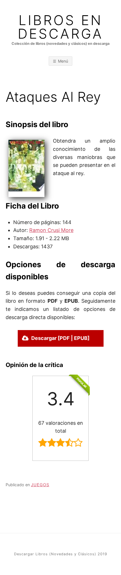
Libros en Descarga (60, 27)
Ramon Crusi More (51, 230)
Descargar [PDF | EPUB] (60, 338)
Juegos (40, 484)
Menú (63, 61)
